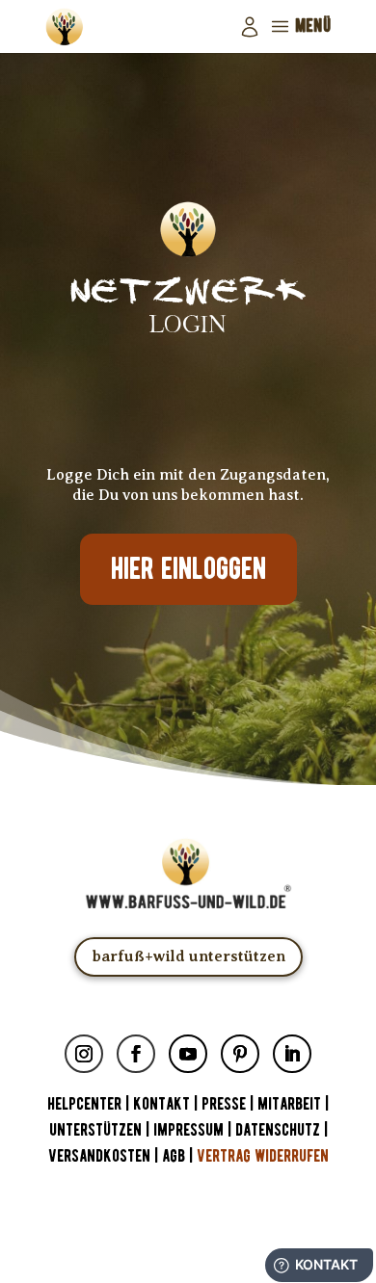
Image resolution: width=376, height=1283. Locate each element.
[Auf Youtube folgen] (188, 1053)
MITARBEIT (289, 1104)
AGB (173, 1156)
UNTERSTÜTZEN (95, 1130)
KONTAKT (163, 1104)
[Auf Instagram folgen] (84, 1053)
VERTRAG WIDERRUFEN (263, 1156)
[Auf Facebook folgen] (136, 1053)
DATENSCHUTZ (277, 1130)
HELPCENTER (84, 1104)
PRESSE (223, 1104)
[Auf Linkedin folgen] (292, 1053)
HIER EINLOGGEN (188, 569)
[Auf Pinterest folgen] (240, 1053)
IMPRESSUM (188, 1130)
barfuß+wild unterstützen (188, 956)
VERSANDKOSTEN (99, 1156)
